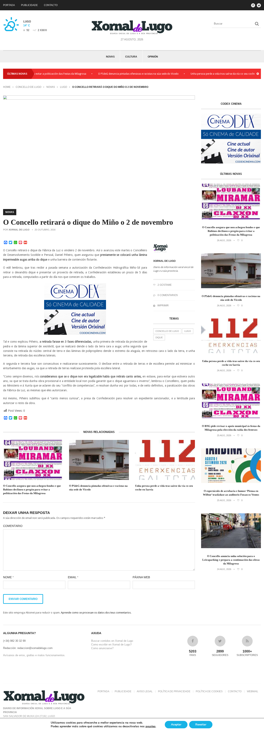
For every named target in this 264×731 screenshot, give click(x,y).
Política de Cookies (209, 691)
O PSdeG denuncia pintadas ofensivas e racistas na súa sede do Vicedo (125, 73)
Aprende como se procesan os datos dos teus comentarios (96, 612)
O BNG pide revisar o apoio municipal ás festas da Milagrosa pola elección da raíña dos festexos (231, 427)
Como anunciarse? (102, 648)
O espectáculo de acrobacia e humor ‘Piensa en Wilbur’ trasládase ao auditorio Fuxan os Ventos (231, 492)
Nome (8, 577)
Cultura (131, 56)
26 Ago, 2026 (224, 240)
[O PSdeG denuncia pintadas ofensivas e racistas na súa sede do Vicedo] (231, 287)
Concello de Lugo (28, 87)
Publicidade (29, 5)
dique (159, 337)
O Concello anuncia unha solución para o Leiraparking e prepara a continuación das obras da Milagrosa (231, 560)
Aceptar (176, 724)
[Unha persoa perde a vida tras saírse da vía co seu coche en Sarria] (231, 352)
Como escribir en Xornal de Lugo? (111, 644)
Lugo (63, 87)
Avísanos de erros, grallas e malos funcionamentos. (34, 655)
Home (7, 87)
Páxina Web (141, 577)
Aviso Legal (145, 691)
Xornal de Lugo (19, 229)
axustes (150, 726)
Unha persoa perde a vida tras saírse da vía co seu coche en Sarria (214, 73)
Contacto (51, 5)
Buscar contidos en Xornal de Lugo (112, 640)
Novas (110, 56)
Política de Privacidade (174, 691)
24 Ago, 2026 (224, 569)
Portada (9, 5)
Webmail (252, 691)
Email (73, 577)
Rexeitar (200, 724)
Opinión (153, 56)
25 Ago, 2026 (224, 435)
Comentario (12, 525)
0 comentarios (167, 295)
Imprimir (163, 305)
